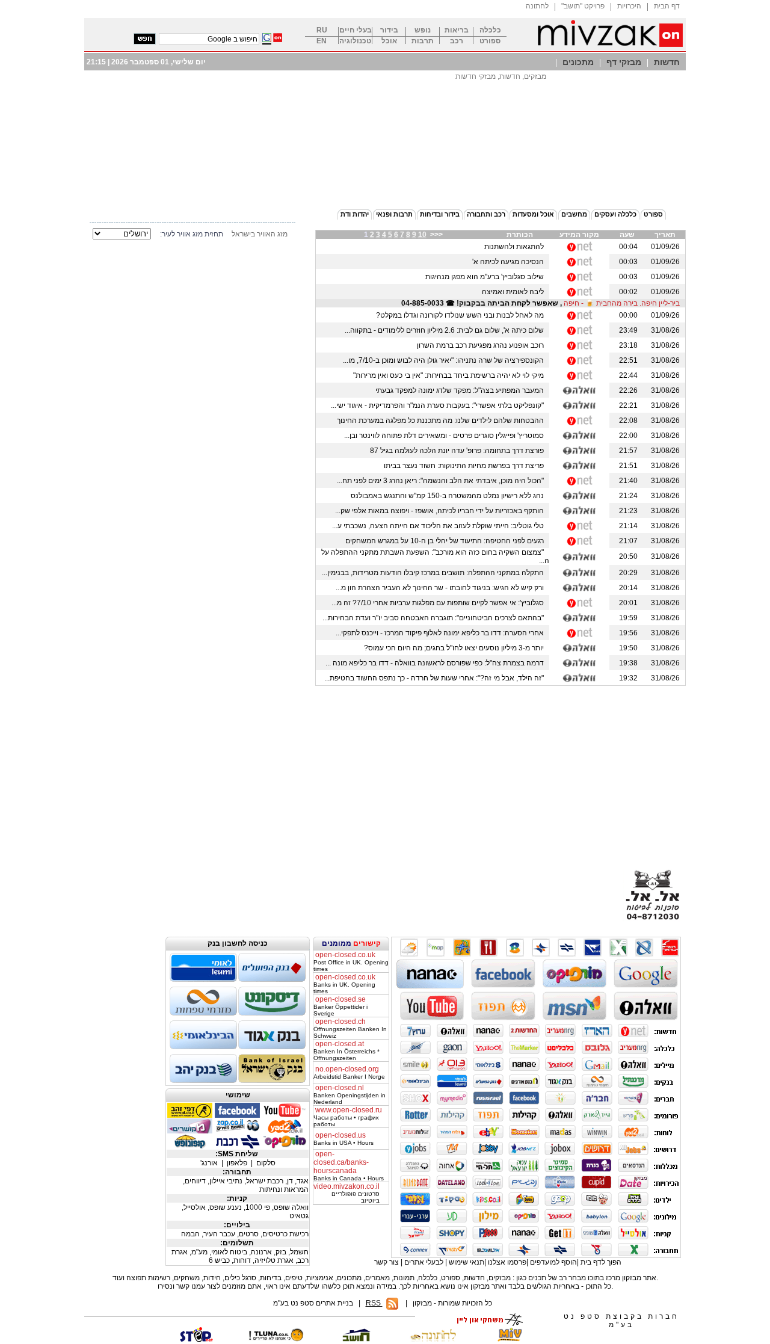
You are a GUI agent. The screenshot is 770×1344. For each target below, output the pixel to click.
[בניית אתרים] (197, 1340)
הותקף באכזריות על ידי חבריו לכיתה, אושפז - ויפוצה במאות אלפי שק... (441, 511)
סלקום (266, 1163)
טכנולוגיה (355, 41)
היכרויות (629, 6)
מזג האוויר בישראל (260, 234)
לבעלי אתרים (423, 1262)
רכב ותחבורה (486, 214)
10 (422, 234)
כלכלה (490, 30)
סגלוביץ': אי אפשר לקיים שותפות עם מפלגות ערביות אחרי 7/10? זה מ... (439, 603)
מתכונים (578, 62)
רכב (456, 41)
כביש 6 (220, 1260)
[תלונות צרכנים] (275, 1340)
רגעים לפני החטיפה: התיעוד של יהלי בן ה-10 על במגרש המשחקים (446, 541)
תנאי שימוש (466, 1262)
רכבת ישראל (265, 1181)
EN (321, 41)
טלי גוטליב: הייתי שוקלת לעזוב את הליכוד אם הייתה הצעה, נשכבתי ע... (439, 526)
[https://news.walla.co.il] (579, 390)
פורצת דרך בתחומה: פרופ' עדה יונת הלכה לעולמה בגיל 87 (458, 450)
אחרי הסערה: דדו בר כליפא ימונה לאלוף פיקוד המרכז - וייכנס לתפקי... (441, 633)
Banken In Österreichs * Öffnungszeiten (346, 1051)
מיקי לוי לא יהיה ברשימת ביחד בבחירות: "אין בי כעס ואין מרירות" (450, 375)
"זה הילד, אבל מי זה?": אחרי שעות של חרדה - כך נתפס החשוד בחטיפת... (435, 678)
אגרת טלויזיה (274, 1260)
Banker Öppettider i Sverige (340, 1006)
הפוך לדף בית (601, 1262)
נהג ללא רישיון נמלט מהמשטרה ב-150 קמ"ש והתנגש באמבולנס (449, 496)
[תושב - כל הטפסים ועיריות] (354, 1340)
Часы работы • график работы (347, 1117)
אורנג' (210, 1163)
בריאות (457, 30)
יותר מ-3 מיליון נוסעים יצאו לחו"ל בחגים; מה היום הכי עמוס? (455, 648)
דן (291, 1181)
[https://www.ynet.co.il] (579, 246)
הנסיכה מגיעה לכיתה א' (509, 261)
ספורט (489, 41)
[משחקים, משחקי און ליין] (486, 1325)
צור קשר (386, 1262)
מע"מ (200, 1252)
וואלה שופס (291, 1207)
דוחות (243, 1260)
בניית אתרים (334, 1303)
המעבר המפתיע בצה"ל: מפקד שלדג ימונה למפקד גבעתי (461, 390)
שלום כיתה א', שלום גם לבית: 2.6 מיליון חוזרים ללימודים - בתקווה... (446, 330)
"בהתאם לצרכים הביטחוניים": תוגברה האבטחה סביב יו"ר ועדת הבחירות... (434, 618)
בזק (282, 1252)
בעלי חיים (355, 30)
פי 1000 (258, 1207)
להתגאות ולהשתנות (515, 246)
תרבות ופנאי (394, 214)
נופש (422, 30)
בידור (389, 30)
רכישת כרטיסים (285, 1234)
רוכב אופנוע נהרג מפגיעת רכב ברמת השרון (482, 345)
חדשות (667, 62)
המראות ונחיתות (284, 1189)
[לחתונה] (432, 1334)
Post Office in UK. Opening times (351, 962)
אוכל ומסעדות (533, 214)
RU (321, 30)
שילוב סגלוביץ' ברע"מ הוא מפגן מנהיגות (486, 277)
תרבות (422, 41)
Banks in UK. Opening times (344, 984)
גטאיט (299, 1216)
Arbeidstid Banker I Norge (349, 1073)
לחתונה (537, 6)
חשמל (299, 1252)
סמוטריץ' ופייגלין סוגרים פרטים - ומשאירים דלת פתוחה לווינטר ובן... (445, 435)
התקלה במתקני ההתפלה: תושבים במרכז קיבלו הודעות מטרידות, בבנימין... (434, 573)
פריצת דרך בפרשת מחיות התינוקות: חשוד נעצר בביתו (465, 465)
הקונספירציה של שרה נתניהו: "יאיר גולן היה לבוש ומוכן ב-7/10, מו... (445, 360)
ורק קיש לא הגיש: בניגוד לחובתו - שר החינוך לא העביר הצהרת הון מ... (441, 588)
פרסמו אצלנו (507, 1262)
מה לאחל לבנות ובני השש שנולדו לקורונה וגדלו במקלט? (461, 315)
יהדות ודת (354, 214)
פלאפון (238, 1163)
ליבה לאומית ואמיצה (514, 292)
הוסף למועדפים (553, 1262)
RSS (374, 1303)
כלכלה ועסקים (615, 214)
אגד (303, 1181)
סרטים (249, 1234)
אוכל (389, 41)
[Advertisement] (385, 169)
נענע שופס (226, 1207)
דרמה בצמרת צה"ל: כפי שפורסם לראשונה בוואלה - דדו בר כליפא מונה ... (436, 663)
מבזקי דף (623, 62)
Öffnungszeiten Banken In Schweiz (350, 1029)
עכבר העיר (220, 1234)
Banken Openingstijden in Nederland (349, 1095)
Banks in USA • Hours (343, 1139)
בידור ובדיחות (440, 214)
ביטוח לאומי (230, 1252)
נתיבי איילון (226, 1181)
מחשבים (574, 214)
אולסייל (195, 1207)
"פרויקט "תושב (583, 6)
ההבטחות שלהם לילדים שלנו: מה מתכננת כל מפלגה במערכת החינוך (442, 420)
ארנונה (262, 1252)
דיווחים (196, 1181)
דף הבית (667, 6)
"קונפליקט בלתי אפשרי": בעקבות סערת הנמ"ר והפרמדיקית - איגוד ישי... (439, 405)
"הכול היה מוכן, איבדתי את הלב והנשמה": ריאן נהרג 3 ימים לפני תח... (442, 480)
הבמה (191, 1234)
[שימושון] (510, 1340)
